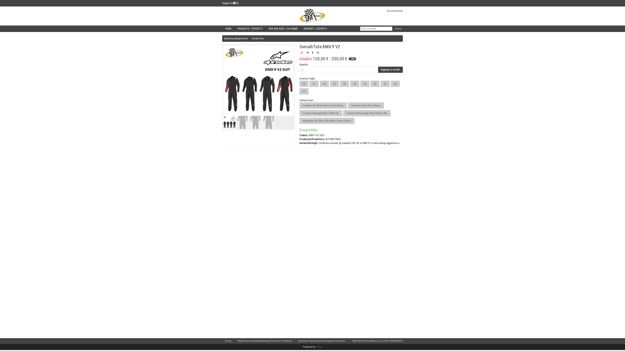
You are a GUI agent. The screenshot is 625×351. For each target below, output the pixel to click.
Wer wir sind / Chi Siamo (283, 28)
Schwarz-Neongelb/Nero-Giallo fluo (321, 113)
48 (344, 83)
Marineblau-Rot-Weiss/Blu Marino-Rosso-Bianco (327, 120)
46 (334, 83)
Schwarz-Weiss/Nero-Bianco (366, 105)
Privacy (228, 341)
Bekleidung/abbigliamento (236, 38)
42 (314, 83)
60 (304, 91)
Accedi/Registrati (395, 11)
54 (375, 83)
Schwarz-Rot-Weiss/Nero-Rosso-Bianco (323, 105)
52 (365, 83)
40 (304, 83)
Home (228, 28)
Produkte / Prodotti (250, 28)
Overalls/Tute (258, 38)
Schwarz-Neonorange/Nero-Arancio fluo (366, 113)
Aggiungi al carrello (390, 69)
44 (324, 83)
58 (395, 83)
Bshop (319, 346)
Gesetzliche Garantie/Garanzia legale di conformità (321, 341)
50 (355, 83)
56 (385, 83)
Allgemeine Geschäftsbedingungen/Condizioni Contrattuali (265, 341)
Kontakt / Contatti (315, 28)
